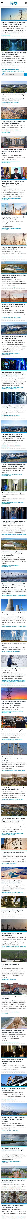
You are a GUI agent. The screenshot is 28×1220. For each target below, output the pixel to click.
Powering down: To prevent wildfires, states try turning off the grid (13, 1206)
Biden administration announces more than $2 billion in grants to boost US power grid (13, 758)
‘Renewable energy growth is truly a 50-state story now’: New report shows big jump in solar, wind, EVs (13, 585)
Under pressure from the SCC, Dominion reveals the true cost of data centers (13, 522)
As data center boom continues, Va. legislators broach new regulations (12, 435)
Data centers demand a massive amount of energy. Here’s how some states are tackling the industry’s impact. (13, 820)
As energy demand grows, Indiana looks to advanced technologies (14, 248)
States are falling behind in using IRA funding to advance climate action (12, 731)
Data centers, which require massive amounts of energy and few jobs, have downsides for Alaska (13, 553)
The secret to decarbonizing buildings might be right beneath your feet (12, 911)
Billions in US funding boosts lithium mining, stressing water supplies (12, 882)
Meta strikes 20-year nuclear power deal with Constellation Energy (13, 218)
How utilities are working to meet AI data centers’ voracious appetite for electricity (14, 465)
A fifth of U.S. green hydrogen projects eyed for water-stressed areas (13, 788)
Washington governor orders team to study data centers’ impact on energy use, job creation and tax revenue (14, 374)
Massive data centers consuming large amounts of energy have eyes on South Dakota (13, 494)
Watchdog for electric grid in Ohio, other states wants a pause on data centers (13, 23)
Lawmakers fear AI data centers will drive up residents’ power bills (14, 276)
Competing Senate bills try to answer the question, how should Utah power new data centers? (13, 306)
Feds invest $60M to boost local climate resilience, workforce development (13, 1031)
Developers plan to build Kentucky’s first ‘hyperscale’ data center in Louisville (13, 407)
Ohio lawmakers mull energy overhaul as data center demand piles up (14, 337)
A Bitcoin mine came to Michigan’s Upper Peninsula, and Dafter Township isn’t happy (14, 151)
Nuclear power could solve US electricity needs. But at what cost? (13, 614)
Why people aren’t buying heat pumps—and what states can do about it (14, 670)
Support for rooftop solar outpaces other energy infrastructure (13, 1089)
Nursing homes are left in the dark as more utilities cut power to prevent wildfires (12, 1061)
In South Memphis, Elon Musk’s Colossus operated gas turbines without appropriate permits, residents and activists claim (13, 184)
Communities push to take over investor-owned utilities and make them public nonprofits (13, 1119)
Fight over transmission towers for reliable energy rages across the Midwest (14, 702)
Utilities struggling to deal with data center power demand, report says (14, 53)
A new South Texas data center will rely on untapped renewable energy (13, 122)
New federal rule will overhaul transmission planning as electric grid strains (12, 1150)
